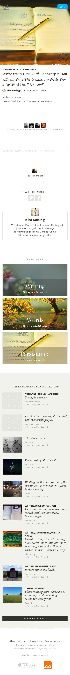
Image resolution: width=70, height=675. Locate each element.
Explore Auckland (35, 618)
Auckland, (35, 90)
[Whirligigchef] (43, 125)
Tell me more (35, 117)
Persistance (29, 69)
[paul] (38, 125)
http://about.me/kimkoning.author (35, 235)
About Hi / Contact (18, 641)
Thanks (35, 157)
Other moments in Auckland (35, 386)
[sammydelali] (26, 125)
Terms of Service (52, 641)
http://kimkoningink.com (26, 231)
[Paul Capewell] (35, 171)
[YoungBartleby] (32, 125)
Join (62, 6)
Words (17, 69)
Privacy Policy (36, 641)
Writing (7, 69)
